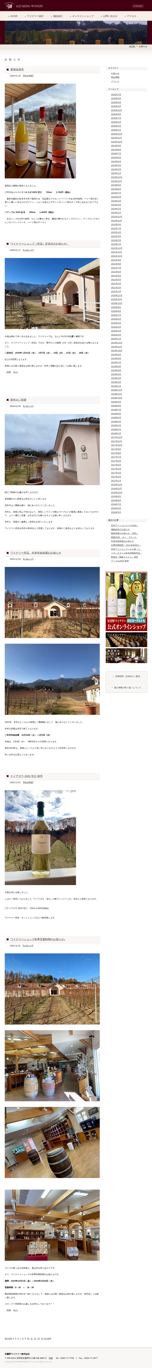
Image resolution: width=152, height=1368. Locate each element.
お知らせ (28, 250)
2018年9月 (116, 402)
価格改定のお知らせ (120, 529)
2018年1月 (116, 433)
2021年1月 (116, 291)
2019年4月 (116, 374)
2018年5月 (116, 417)
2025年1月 (116, 130)
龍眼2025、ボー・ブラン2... (124, 537)
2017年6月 (116, 461)
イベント (115, 81)
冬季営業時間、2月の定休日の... (126, 545)
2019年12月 (116, 343)
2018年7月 (116, 410)
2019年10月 (116, 350)
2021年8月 (116, 264)
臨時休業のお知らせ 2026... (124, 533)
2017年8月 (116, 453)
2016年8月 (116, 500)
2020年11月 (116, 299)
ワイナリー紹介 (35, 16)
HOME (14, 16)
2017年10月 (116, 445)
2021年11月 (116, 252)
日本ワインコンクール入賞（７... (126, 549)
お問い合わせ (110, 16)
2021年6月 (116, 272)
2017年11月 (116, 441)
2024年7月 (116, 153)
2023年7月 (116, 193)
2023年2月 (116, 209)
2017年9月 (116, 449)
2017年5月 (116, 465)
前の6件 (8, 1338)
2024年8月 (116, 149)
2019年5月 (116, 370)
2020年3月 (116, 331)
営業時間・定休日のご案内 (127, 676)
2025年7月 (116, 118)
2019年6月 (116, 366)
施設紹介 (58, 16)
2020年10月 (116, 303)
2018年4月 (116, 421)
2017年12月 (116, 437)
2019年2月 (116, 382)
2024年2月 (116, 169)
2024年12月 (116, 134)
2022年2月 (116, 240)
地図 (51, 1358)
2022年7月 (116, 228)
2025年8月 (116, 114)
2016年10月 (116, 492)
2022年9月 (116, 224)
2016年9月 (116, 496)
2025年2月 (116, 126)
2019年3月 (116, 378)
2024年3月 (116, 165)
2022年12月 (116, 216)
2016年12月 (116, 484)
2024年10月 (116, 142)
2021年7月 (116, 268)
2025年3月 (116, 122)
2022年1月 (116, 244)
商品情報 (28, 76)
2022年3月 (116, 236)
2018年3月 (116, 425)
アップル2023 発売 (120, 561)
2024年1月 (116, 173)
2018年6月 (116, 414)
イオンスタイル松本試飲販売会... (126, 553)
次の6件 (47, 1338)
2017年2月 (116, 477)
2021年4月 (116, 279)
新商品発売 (17, 69)
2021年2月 (116, 287)
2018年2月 (116, 429)
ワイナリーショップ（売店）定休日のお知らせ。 (39, 243)
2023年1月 (116, 212)
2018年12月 (116, 390)
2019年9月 (116, 354)
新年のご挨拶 (18, 399)
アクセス (131, 16)
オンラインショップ (83, 16)
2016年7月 (116, 504)
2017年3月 (116, 473)
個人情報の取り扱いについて (127, 687)
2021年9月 (116, 260)
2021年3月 (116, 283)
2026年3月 (116, 106)
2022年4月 (116, 232)
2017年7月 (116, 457)
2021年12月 (116, 248)
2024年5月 (116, 161)
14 (42, 1338)
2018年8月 (116, 406)
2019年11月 (116, 347)
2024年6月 (116, 157)
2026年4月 (116, 102)
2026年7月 (116, 94)
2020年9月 (116, 307)
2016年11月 (116, 488)
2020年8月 (116, 311)
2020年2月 (116, 335)
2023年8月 (116, 189)
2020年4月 (116, 327)
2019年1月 (116, 386)
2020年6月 (116, 319)
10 (28, 1338)
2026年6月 (116, 98)
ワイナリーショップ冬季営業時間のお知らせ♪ (37, 939)
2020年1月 (116, 339)
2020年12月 (116, 295)
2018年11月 (116, 394)
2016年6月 (116, 508)
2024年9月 (116, 145)
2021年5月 (116, 276)
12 (35, 1338)
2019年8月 (116, 358)
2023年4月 (116, 201)
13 (38, 1338)
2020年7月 (116, 315)
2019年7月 (116, 362)
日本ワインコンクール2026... (124, 525)
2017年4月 (116, 469)
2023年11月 (116, 181)
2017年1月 (116, 481)
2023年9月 (116, 185)
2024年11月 (116, 138)
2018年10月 (116, 398)
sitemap (138, 6)
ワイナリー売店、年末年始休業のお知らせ (35, 552)
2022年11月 (116, 220)
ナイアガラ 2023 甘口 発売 (26, 776)
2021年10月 (116, 256)
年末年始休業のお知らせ (122, 541)
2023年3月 (116, 205)
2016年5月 (116, 512)
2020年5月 (116, 323)
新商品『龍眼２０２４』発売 (124, 557)
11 (32, 1338)
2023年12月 (116, 177)
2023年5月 (116, 197)
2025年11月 (116, 110)
